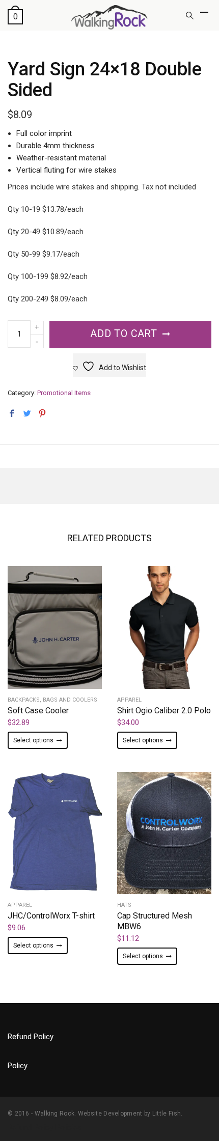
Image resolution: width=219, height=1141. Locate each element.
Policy (18, 1065)
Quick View (55, 655)
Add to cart (123, 334)
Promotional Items (64, 393)
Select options (33, 740)
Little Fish (166, 1113)
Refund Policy (30, 1036)
